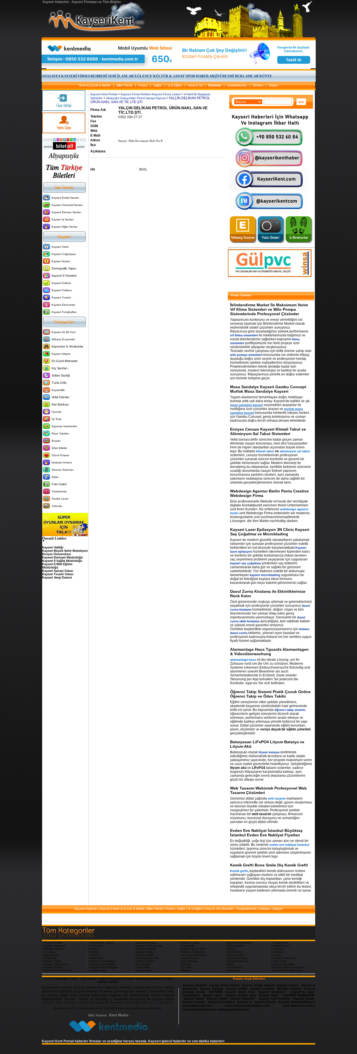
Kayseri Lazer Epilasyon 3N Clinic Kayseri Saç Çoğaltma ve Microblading (269, 531)
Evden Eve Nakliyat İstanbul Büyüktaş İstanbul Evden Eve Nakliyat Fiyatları (266, 832)
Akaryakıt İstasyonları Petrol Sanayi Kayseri (136, 98)
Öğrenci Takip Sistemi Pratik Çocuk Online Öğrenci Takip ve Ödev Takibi (270, 693)
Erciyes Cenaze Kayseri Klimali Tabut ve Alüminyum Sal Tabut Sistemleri (268, 431)
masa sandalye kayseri (246, 405)
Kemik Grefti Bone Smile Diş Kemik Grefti (269, 865)
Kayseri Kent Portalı (103, 94)
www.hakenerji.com (197, 1005)
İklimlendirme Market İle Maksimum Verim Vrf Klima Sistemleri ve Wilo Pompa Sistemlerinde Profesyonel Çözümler (269, 309)
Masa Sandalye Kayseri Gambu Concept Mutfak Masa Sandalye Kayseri (268, 389)
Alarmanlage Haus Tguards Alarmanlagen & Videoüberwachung (269, 651)
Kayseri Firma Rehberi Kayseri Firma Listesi (150, 94)
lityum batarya (269, 752)
